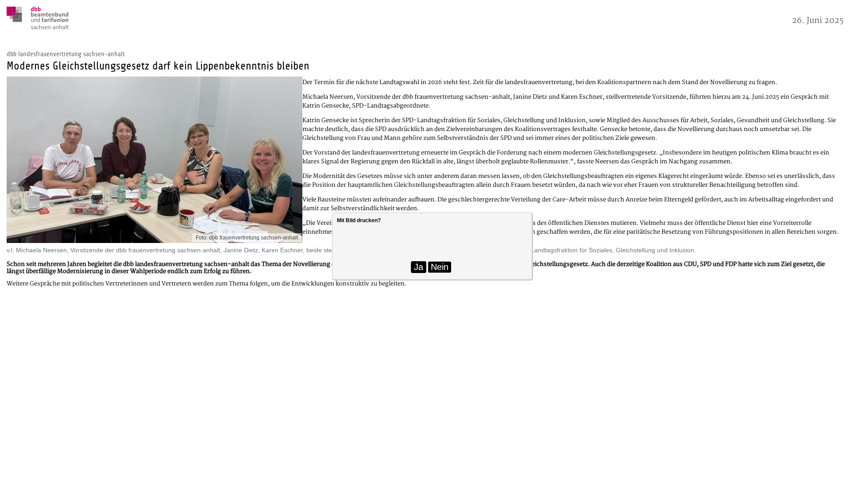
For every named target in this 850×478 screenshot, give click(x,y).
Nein (439, 267)
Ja (418, 267)
